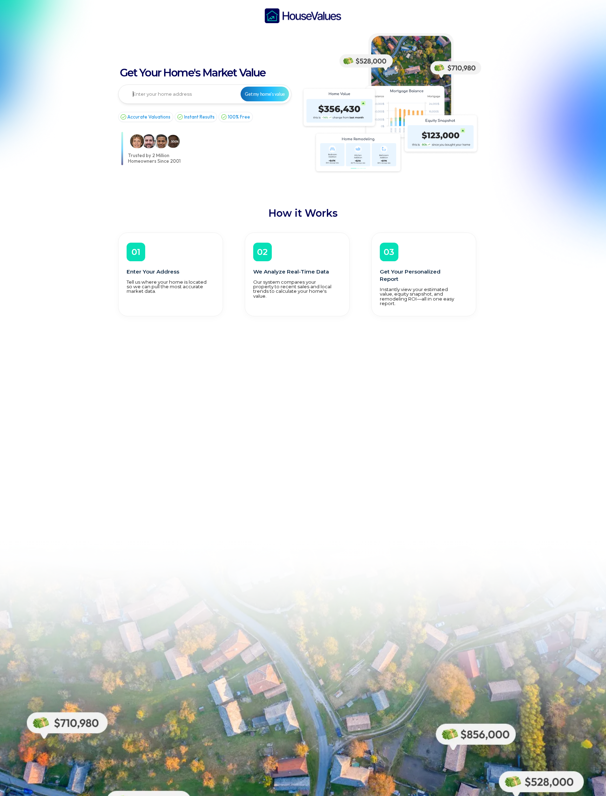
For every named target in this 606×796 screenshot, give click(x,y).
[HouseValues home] (303, 15)
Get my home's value (264, 94)
